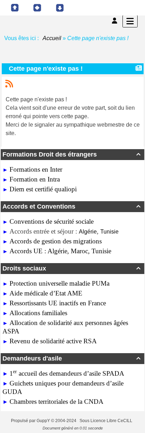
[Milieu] (37, 8)
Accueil (52, 38)
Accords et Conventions (71, 206)
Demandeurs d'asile (71, 358)
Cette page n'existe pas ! (46, 68)
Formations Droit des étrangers (71, 154)
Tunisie (109, 232)
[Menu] (130, 21)
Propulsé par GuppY (31, 420)
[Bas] (60, 8)
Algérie (88, 232)
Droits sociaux (71, 268)
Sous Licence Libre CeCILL (106, 420)
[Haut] (15, 8)
